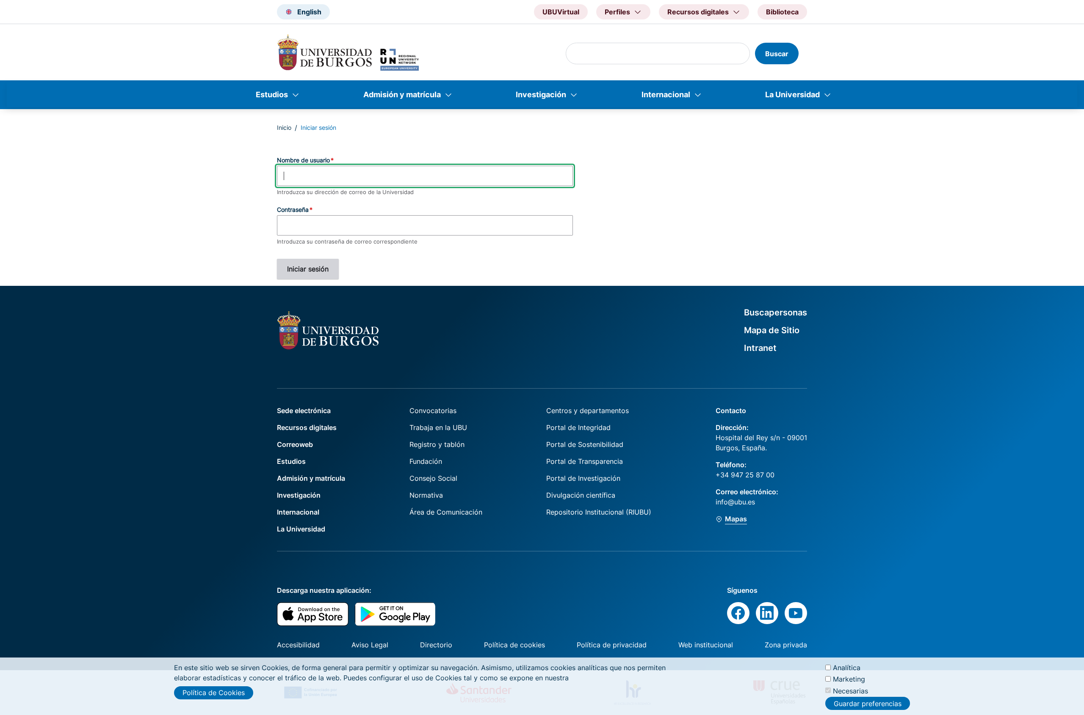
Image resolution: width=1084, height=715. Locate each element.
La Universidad (792, 94)
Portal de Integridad (578, 427)
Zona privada (786, 645)
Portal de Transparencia (584, 461)
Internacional (666, 94)
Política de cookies (514, 645)
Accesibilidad (298, 645)
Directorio (436, 645)
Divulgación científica (580, 495)
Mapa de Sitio (771, 330)
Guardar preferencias (867, 703)
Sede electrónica (304, 410)
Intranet (760, 348)
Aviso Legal (369, 645)
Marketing (849, 679)
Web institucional (705, 645)
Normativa (426, 495)
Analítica (846, 667)
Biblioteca (782, 12)
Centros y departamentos (587, 410)
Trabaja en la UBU (438, 427)
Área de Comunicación (445, 512)
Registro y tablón (437, 444)
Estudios (272, 94)
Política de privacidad (612, 645)
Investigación (541, 94)
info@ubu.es (735, 502)
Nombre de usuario (303, 160)
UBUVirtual (560, 12)
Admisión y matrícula (402, 94)
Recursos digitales (307, 427)
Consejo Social (433, 478)
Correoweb (295, 444)
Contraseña (293, 209)
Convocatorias (432, 410)
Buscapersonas (775, 312)
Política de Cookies (214, 692)
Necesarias (850, 690)
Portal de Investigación (583, 478)
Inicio (284, 127)
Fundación (425, 461)
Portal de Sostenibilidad (584, 444)
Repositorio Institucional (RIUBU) (598, 512)
